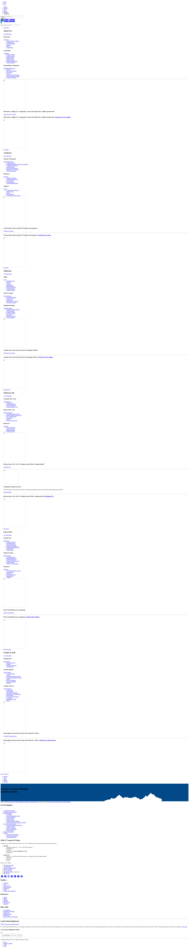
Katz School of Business (12, 168)
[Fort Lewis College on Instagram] (2, 876)
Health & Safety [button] (7, 555)
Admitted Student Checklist (12, 309)
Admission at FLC (10, 281)
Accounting (9, 698)
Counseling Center (10, 557)
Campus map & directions (10, 891)
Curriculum (9, 814)
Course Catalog (10, 180)
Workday (8, 664)
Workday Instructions (11, 665)
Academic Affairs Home (9, 810)
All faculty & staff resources (10, 736)
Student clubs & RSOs (9, 612)
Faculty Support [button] (7, 672)
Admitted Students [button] (8, 308)
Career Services (10, 572)
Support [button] (5, 189)
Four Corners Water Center (12, 75)
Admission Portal (10, 311)
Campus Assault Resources (12, 561)
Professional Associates (11, 61)
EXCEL (8, 679)
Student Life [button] (6, 540)
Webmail (6, 904)
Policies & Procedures (9, 831)
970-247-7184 (8, 870)
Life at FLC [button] (6, 528)
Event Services (9, 691)
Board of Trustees (10, 60)
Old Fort (8, 73)
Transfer (8, 283)
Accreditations (9, 47)
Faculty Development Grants (13, 816)
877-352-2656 (8, 869)
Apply (5, 1)
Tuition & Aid (9, 403)
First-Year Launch (10, 313)
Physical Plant (9, 695)
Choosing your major (8, 231)
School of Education (11, 171)
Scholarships (9, 418)
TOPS (5, 944)
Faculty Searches (10, 820)
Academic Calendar (11, 178)
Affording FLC (7, 467)
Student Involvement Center (13, 547)
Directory (6, 12)
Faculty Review (10, 818)
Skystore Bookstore (11, 574)
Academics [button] (6, 149)
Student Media (9, 548)
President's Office (10, 54)
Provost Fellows (10, 830)
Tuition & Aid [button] (7, 389)
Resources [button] (6, 176)
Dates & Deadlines (10, 427)
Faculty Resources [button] (8, 813)
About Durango (10, 42)
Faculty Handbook (10, 817)
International (9, 285)
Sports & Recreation (11, 544)
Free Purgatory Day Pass (12, 301)
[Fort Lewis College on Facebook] (5, 876)
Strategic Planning (10, 62)
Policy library (7, 915)
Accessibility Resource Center (13, 195)
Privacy (5, 942)
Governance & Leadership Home (14, 825)
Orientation (9, 315)
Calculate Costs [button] (7, 401)
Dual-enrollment (10, 286)
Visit (5, 3)
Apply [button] (5, 279)
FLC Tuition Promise (11, 416)
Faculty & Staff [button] (7, 649)
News (5, 9)
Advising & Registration (12, 179)
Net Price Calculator (11, 404)
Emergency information (9, 911)
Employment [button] (7, 661)
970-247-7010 (8, 872)
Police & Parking (10, 562)
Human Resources (10, 662)
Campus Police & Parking (12, 696)
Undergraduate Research (12, 183)
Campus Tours (9, 298)
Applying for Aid (10, 429)
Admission (6, 883)
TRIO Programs (10, 194)
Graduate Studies (10, 167)
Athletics (6, 8)
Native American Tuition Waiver (14, 415)
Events (5, 11)
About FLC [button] (6, 27)
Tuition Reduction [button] (8, 412)
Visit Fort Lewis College (9, 353)
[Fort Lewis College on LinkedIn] (15, 876)
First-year (8, 282)
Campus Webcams (10, 43)
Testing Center (9, 191)
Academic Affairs (10, 56)
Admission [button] (6, 267)
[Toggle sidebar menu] (1, 808)
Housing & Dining (10, 543)
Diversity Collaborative (11, 546)
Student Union (9, 576)
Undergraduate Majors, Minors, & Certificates (17, 164)
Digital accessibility (8, 943)
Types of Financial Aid (11, 420)
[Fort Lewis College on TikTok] (12, 876)
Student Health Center (11, 558)
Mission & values (8, 914)
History (8, 46)
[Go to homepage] (8, 23)
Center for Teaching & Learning (13, 677)
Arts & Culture (9, 550)
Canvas (8, 675)
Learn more (184, 926)
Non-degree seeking (11, 287)
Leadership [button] (6, 53)
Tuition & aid (7, 885)
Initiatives (8, 69)
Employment (7, 912)
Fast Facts (8, 45)
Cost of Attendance (10, 405)
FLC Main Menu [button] (8, 34)
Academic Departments (11, 165)
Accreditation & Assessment (10, 812)
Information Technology (12, 692)
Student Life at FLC (11, 542)
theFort (8, 700)
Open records (7, 902)
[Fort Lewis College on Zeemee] (21, 876)
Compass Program (10, 312)
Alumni (5, 7)
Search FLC (3, 25)
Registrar (8, 683)
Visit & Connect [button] (7, 296)
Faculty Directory (10, 182)
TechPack (8, 577)
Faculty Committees (11, 680)
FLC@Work (9, 72)
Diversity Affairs (10, 57)
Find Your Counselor (11, 302)
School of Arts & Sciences (12, 169)
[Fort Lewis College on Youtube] (8, 876)
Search (2, 16)
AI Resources (9, 690)
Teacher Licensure (10, 290)
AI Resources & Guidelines (12, 821)
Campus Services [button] (8, 688)
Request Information (11, 297)
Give (5, 4)
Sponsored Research (11, 681)
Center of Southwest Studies (13, 76)
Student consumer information (11, 916)
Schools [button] (5, 833)
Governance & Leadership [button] (10, 824)
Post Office (9, 573)
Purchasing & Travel (11, 699)
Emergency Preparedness (12, 563)
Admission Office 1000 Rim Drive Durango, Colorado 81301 (10, 867)
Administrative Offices (24, 802)
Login (5, 946)
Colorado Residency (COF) (12, 414)
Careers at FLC (10, 666)
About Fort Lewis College (12, 41)
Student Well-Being (11, 559)
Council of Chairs (10, 826)
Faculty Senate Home (11, 829)
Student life (6, 888)
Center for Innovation (11, 77)
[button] (10, 924)
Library (8, 193)
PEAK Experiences (11, 316)
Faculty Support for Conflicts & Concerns (16, 822)
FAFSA (8, 419)
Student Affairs (10, 58)
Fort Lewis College (13, 802)
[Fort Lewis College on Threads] (18, 876)
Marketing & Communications (13, 694)
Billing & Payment (10, 430)
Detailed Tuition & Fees (12, 407)
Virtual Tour (9, 300)
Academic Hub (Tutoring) (12, 190)
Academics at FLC (10, 163)
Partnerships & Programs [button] (9, 68)
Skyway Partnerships (11, 71)
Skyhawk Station (10, 317)
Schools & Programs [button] (8, 161)
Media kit (6, 901)
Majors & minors (7, 887)
